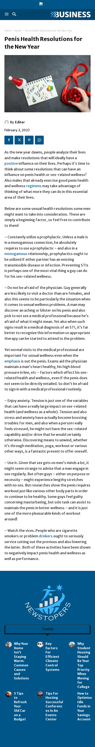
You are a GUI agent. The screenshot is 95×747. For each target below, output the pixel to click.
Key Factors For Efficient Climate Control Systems (52, 657)
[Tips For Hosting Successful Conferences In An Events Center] (40, 694)
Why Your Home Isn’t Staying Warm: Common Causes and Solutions (21, 661)
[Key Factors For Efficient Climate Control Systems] (40, 644)
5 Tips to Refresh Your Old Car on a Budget (20, 706)
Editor (20, 122)
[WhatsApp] (39, 140)
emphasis (12, 361)
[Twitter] (19, 140)
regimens (34, 186)
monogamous (15, 253)
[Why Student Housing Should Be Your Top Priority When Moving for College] (72, 644)
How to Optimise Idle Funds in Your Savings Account (84, 706)
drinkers (46, 536)
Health (18, 30)
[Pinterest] (29, 140)
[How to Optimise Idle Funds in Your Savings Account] (72, 694)
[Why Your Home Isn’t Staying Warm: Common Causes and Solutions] (9, 644)
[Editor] (7, 122)
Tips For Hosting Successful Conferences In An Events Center (54, 706)
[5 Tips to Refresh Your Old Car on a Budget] (9, 694)
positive (11, 163)
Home (7, 30)
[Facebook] (8, 140)
